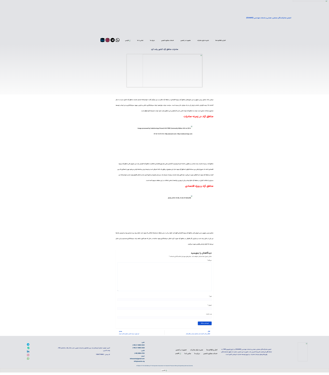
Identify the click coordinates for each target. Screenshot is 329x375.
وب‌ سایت (209, 314)
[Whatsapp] (117, 40)
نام (210, 296)
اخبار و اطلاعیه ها (220, 40)
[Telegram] (112, 40)
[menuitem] (128, 40)
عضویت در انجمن (186, 40)
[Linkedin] (102, 40)
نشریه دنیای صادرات (203, 40)
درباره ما (152, 40)
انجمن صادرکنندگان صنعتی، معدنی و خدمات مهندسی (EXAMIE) (268, 18)
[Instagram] (107, 40)
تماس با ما (140, 40)
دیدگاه (209, 260)
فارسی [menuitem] (163, 370)
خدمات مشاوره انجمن (167, 40)
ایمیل (210, 305)
